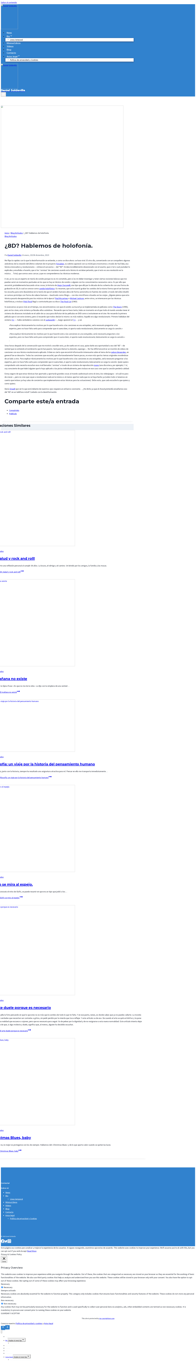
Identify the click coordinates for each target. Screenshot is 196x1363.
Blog (9, 49)
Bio (6, 1195)
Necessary (8, 1287)
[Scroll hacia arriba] (3, 1328)
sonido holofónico (47, 288)
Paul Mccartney (61, 298)
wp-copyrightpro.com (106, 1318)
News (9, 32)
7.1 (74, 320)
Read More (31, 1251)
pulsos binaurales (118, 352)
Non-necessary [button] (7, 1300)
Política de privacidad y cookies (29, 1323)
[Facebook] (3, 1242)
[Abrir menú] (3, 94)
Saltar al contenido (9, 2)
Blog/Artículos (11, 236)
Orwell (12, 389)
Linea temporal (16, 40)
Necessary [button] (5, 1284)
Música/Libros (14, 43)
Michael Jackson (77, 298)
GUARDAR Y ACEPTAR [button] (10, 1313)
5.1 (13, 320)
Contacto (11, 52)
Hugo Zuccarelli (63, 285)
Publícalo (13, 413)
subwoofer (50, 320)
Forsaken (60, 263)
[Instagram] (9, 1242)
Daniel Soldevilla (14, 255)
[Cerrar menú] (1, 1331)
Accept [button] (24, 1251)
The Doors (117, 307)
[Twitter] (6, 1242)
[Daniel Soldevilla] (9, 28)
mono (96, 365)
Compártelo (14, 410)
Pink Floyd (27, 301)
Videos (10, 46)
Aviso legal (10, 1215)
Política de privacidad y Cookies (24, 60)
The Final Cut (65, 301)
